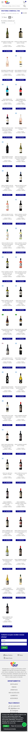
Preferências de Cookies (10, 729)
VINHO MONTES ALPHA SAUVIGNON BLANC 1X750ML (7, 561)
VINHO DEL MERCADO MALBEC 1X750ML (7, 474)
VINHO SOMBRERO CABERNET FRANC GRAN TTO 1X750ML (20, 503)
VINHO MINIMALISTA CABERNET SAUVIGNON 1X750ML (20, 100)
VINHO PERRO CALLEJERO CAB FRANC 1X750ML (21, 358)
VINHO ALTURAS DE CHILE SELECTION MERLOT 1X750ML (20, 187)
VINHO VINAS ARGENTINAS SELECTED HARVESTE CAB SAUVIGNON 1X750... (7, 446)
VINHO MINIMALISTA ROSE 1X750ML (21, 128)
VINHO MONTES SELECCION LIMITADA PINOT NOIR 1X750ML (7, 330)
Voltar (24, 13)
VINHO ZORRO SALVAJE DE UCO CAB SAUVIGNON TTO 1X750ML (21, 532)
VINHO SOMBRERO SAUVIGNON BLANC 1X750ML (20, 589)
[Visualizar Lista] (12, 17)
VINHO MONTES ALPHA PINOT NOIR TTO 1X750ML (7, 358)
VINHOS (14, 687)
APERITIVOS (14, 690)
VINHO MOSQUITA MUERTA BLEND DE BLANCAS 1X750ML (21, 388)
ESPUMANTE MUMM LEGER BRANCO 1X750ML (7, 42)
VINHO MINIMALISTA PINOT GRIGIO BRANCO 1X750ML (21, 71)
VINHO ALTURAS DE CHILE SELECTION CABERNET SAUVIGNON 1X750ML (7, 129)
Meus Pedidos (8, 655)
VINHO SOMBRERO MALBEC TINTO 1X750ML (21, 445)
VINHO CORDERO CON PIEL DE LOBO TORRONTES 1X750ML (7, 302)
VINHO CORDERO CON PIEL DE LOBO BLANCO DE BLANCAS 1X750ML (7, 273)
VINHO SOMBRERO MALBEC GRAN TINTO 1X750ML (21, 416)
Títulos (21, 655)
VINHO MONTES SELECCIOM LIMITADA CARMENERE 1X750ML (20, 330)
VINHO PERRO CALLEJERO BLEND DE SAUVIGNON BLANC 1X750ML (7, 417)
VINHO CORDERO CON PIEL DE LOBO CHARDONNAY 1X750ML (21, 244)
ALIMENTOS (14, 695)
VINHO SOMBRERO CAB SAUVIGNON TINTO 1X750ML (7, 618)
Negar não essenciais (16, 726)
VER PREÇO (8, 51)
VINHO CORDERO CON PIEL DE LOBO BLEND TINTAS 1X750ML (21, 215)
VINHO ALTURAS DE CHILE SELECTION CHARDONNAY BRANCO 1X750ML (21, 158)
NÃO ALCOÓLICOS (14, 692)
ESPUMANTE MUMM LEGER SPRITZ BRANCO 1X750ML (7, 71)
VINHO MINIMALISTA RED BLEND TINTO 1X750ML (7, 157)
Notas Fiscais (8, 658)
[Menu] (2, 2)
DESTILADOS (14, 684)
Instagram (15, 710)
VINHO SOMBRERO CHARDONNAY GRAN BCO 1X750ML (7, 589)
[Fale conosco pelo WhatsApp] (24, 724)
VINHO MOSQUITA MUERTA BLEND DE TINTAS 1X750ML (7, 387)
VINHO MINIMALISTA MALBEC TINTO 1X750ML (7, 100)
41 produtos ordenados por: (8, 21)
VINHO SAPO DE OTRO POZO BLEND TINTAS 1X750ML (21, 302)
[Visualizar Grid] (9, 17)
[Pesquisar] (25, 6)
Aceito (6, 726)
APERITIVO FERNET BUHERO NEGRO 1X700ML (20, 42)
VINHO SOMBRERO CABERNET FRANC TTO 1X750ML (7, 503)
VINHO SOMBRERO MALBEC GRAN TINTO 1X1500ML (21, 560)
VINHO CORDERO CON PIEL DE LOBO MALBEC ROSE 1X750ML (21, 273)
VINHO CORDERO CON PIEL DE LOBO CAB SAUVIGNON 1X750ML (7, 187)
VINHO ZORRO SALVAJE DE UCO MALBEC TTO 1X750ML (21, 474)
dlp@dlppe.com (15, 708)
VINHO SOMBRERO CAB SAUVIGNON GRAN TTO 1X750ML (7, 532)
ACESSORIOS (14, 698)
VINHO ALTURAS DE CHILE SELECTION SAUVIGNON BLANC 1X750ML (7, 244)
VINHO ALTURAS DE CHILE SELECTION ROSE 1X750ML (7, 215)
